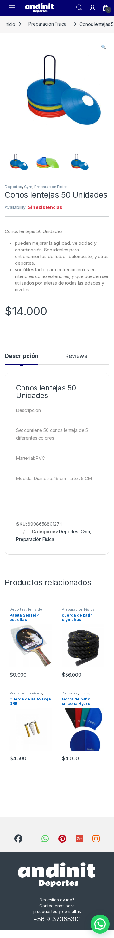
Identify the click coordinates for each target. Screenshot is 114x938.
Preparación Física (47, 24)
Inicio (10, 24)
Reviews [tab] (76, 356)
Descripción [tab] (21, 356)
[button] (103, 47)
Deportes (13, 186)
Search (79, 7)
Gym (28, 186)
